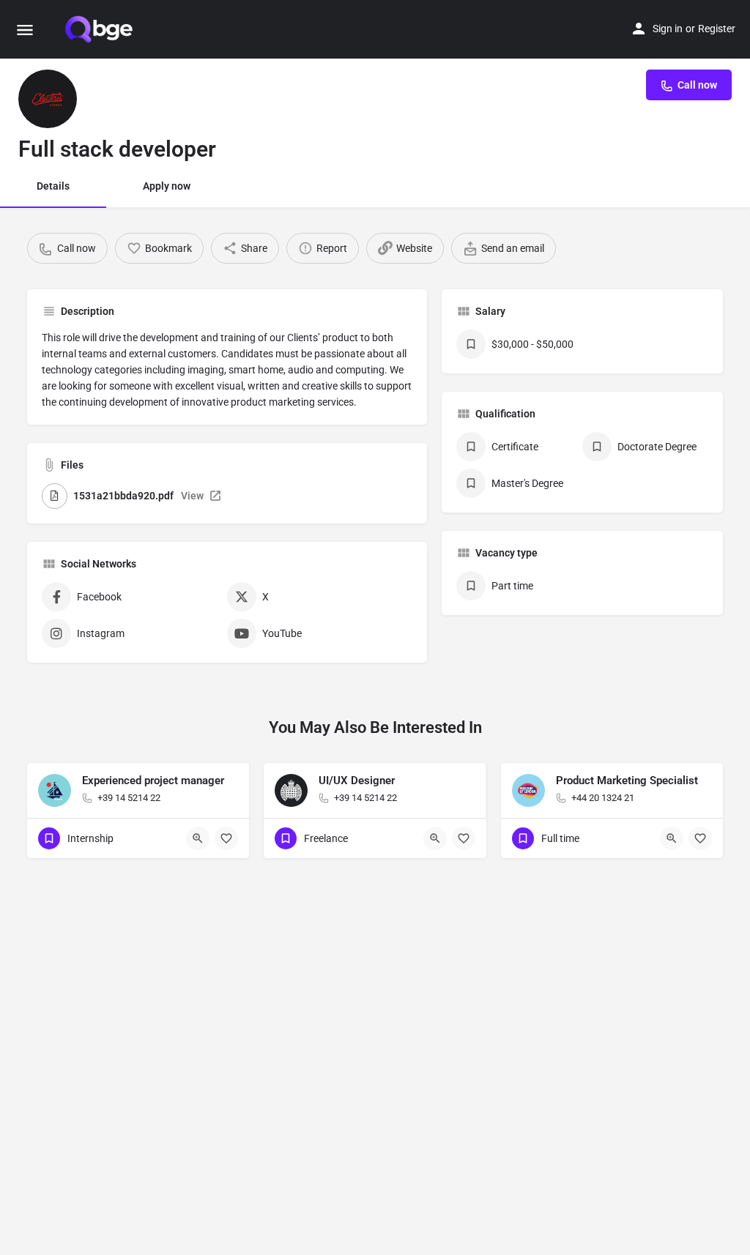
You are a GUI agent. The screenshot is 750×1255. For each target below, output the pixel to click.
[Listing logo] (47, 99)
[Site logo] (100, 29)
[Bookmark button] (226, 838)
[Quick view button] (197, 838)
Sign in (668, 28)
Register (716, 28)
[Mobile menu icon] (25, 29)
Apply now (166, 186)
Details (53, 186)
